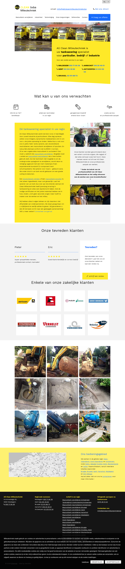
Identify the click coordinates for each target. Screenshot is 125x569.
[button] (100, 9)
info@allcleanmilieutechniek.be (72, 9)
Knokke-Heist (102, 464)
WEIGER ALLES (97, 562)
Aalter (85, 466)
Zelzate (93, 464)
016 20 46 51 (99, 65)
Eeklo (87, 464)
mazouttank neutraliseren (38, 156)
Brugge (83, 471)
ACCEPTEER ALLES (113, 562)
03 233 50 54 (48, 509)
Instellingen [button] (85, 562)
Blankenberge (113, 464)
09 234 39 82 (69, 69)
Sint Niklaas (87, 474)
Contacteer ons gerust (44, 211)
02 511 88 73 (72, 76)
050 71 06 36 (74, 65)
